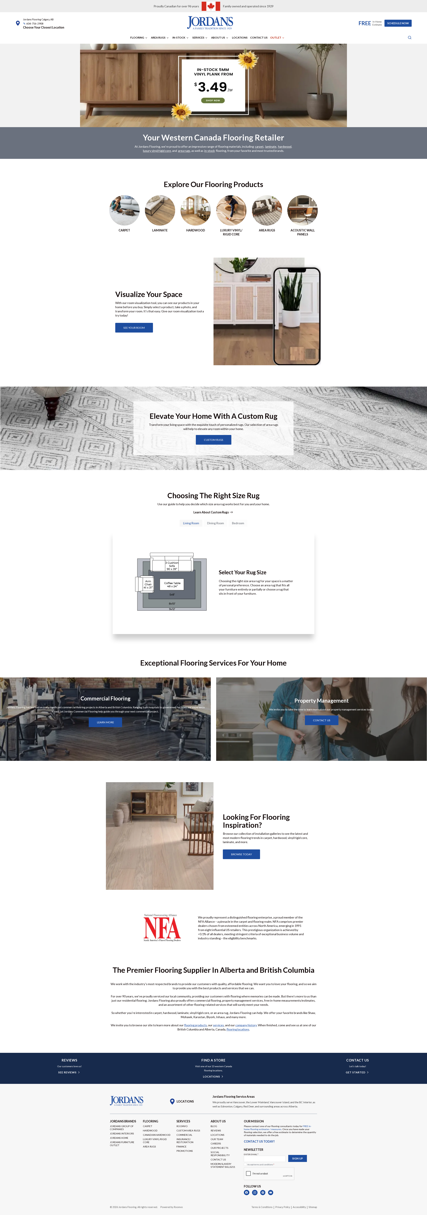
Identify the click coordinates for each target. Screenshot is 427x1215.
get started (355, 1072)
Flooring (137, 37)
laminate (270, 146)
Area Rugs (158, 37)
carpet (259, 146)
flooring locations (238, 1029)
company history (246, 1025)
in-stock (209, 151)
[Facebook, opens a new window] (246, 1192)
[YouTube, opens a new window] (270, 1192)
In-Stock (178, 37)
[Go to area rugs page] (267, 215)
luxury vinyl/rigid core (157, 151)
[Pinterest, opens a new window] (262, 1192)
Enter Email (251, 1154)
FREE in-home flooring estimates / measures (277, 1128)
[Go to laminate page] (160, 215)
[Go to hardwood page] (195, 215)
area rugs (184, 151)
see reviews (67, 1072)
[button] (43, 27)
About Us (218, 37)
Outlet (275, 37)
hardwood (284, 146)
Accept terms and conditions (260, 1164)
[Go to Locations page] (181, 1102)
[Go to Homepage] (126, 1101)
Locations (240, 37)
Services (198, 37)
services (218, 1025)
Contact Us (259, 37)
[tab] (191, 523)
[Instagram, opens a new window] (255, 1192)
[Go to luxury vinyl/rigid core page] (231, 215)
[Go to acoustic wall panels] (302, 215)
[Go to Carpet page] (124, 215)
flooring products (195, 1025)
